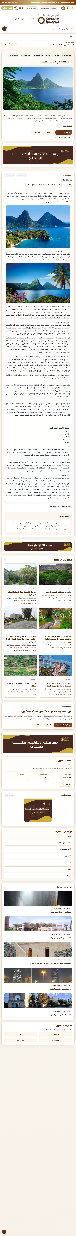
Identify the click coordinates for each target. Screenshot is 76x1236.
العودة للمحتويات (9, 44)
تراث (69, 862)
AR (63, 8)
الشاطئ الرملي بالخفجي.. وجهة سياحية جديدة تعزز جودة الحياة (58, 685)
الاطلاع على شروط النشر (42, 725)
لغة (69, 869)
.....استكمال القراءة (40, 121)
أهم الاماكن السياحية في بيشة (60, 938)
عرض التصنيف (66, 784)
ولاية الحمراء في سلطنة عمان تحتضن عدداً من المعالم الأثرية (50, 963)
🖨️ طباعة (41, 184)
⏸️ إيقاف (50, 132)
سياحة (57, 55)
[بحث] (4, 28)
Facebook (55, 1034)
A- (64, 184)
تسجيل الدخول (16, 8)
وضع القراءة (31, 184)
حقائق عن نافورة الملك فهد (61, 912)
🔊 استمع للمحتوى (63, 132)
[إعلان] (38, 810)
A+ (70, 184)
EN (68, 8)
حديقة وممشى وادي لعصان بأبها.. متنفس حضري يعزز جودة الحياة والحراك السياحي (20, 639)
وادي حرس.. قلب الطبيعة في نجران (57, 592)
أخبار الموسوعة (65, 849)
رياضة (69, 875)
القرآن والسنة (66, 856)
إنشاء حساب (7, 8)
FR (72, 8)
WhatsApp (55, 1040)
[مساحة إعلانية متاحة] (38, 155)
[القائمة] (71, 37)
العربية (59, 126)
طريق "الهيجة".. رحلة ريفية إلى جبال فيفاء (21, 685)
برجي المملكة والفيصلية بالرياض (60, 989)
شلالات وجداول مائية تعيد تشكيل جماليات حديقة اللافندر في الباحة (58, 637)
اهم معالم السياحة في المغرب (60, 1015)
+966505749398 (6, 2)
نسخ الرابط (21, 1040)
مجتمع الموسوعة (65, 842)
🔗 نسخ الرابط (38, 132)
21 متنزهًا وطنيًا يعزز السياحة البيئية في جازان (22, 593)
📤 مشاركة (51, 184)
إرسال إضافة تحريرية (63, 725)
